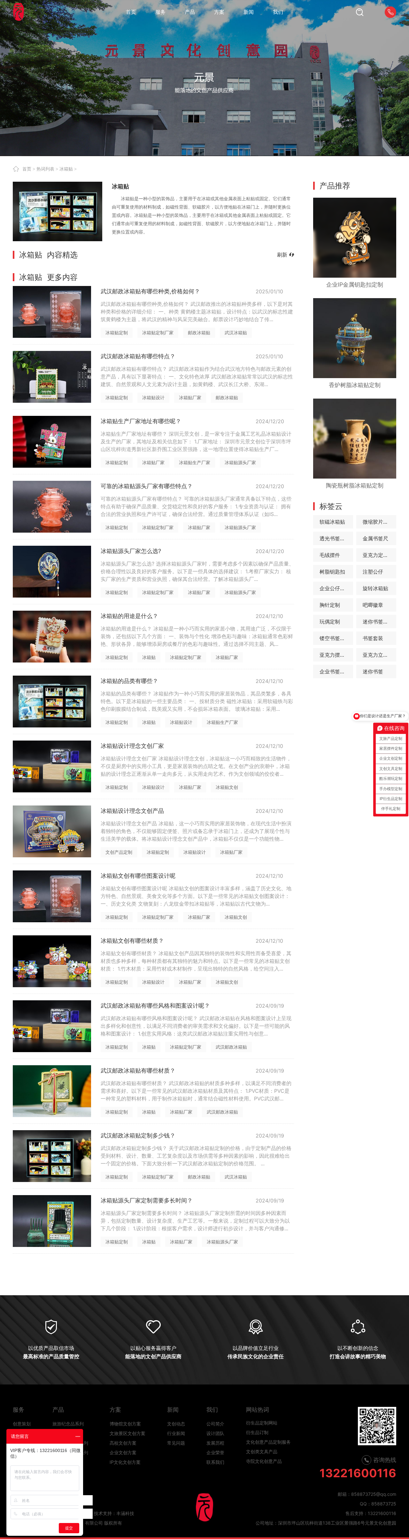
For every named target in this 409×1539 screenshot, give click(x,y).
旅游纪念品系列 (68, 1423)
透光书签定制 (335, 538)
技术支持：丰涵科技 (114, 1513)
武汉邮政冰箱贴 (231, 1047)
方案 (115, 1409)
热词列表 (45, 169)
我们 (212, 1409)
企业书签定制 (335, 671)
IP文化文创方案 (125, 1462)
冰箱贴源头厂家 (240, 462)
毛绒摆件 (330, 555)
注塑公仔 (373, 571)
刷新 (282, 254)
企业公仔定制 (335, 588)
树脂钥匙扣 (332, 571)
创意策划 (22, 1423)
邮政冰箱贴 (199, 332)
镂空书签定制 (335, 638)
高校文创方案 (123, 1443)
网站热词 (257, 1409)
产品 (58, 1409)
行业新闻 (176, 1433)
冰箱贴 (66, 169)
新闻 (173, 1409)
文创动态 (176, 1423)
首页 (26, 169)
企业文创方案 (123, 1452)
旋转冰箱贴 (375, 588)
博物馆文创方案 (125, 1423)
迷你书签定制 (378, 621)
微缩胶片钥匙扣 (379, 522)
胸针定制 (330, 605)
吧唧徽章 (373, 605)
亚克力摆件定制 (336, 655)
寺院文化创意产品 (264, 1445)
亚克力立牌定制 (379, 655)
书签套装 (373, 638)
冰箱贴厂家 (190, 397)
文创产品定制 (118, 852)
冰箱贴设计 (153, 397)
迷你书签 (373, 671)
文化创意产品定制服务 (268, 1426)
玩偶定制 (330, 621)
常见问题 (176, 1443)
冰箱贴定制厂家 (158, 332)
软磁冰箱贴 (332, 522)
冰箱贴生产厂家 (194, 462)
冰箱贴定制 (116, 332)
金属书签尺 (375, 538)
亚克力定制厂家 (379, 555)
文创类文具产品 (261, 1435)
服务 (18, 1409)
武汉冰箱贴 (236, 332)
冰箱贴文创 (227, 787)
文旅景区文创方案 (127, 1433)
